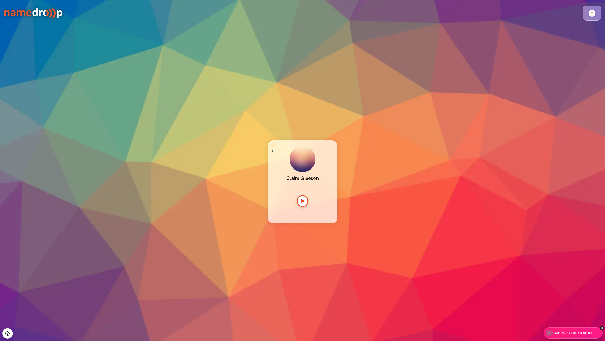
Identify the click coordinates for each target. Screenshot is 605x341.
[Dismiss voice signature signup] (602, 328)
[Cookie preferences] (7, 333)
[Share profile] (592, 13)
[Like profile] (272, 145)
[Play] (302, 201)
